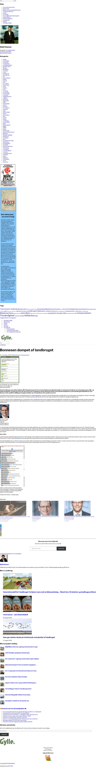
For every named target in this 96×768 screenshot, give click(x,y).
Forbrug (5, 91)
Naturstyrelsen (33, 313)
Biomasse (6, 69)
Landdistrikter (78, 311)
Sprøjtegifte (6, 143)
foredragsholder (10, 50)
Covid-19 (29, 309)
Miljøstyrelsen (16, 313)
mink (20, 313)
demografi (6, 73)
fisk (66, 309)
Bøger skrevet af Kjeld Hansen (11, 10)
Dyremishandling (42, 309)
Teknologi (6, 148)
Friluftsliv (5, 95)
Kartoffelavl (6, 112)
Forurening (6, 93)
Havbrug (9, 311)
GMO (4, 102)
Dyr (4, 76)
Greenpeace (2, 311)
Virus (4, 160)
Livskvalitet (6, 122)
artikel (11, 399)
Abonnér (4, 734)
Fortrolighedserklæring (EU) (11, 16)
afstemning (18, 441)
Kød (4, 116)
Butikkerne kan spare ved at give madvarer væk (17, 716)
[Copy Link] (48, 535)
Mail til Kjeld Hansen (5, 53)
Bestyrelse (6, 8)
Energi (5, 81)
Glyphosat (6, 101)
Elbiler (5, 79)
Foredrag (5, 14)
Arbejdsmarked (7, 65)
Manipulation (7, 125)
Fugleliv (5, 98)
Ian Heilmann (13, 311)
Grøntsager (6, 103)
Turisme (5, 152)
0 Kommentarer (24, 355)
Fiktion (5, 88)
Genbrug (5, 99)
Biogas (5, 68)
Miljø (4, 126)
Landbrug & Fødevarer (36, 311)
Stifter (5, 21)
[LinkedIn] (48, 526)
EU (64, 309)
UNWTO (5, 155)
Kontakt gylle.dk (7, 18)
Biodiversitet (6, 66)
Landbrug (6, 120)
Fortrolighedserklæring (13, 332)
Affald (4, 59)
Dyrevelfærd (6, 78)
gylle (5, 311)
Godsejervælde (92, 309)
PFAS (38, 313)
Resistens (6, 136)
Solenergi (6, 142)
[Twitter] (48, 528)
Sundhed (5, 145)
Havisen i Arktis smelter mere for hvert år (15, 717)
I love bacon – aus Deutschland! (15, 615)
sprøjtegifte (52, 313)
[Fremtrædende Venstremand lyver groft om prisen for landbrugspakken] (47, 508)
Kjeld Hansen (6, 17)
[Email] (48, 531)
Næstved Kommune (8, 132)
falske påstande (36, 397)
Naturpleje (6, 130)
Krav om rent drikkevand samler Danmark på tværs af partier (20, 719)
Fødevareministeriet (81, 309)
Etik (4, 82)
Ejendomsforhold (54, 309)
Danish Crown (34, 309)
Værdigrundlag (7, 23)
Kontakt (6, 326)
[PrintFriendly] (48, 534)
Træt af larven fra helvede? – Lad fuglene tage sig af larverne (20, 714)
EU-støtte (6, 83)
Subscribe (61, 548)
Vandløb (22, 316)
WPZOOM (10, 766)
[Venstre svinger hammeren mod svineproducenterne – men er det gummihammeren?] (15, 508)
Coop (4, 72)
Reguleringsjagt (7, 135)
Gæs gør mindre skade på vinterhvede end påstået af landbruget (29, 637)
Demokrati (6, 75)
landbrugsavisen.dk (17, 391)
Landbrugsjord (61, 311)
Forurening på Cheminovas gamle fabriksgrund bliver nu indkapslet (22, 711)
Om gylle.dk (6, 20)
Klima (4, 113)
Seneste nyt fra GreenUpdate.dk (13, 708)
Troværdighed (7, 150)
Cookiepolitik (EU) (8, 11)
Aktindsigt (6, 61)
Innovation (6, 108)
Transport (6, 149)
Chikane (5, 71)
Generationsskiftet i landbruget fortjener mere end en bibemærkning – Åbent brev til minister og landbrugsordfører (49, 592)
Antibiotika (6, 64)
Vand (4, 156)
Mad (4, 123)
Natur (4, 129)
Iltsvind (5, 106)
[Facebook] (48, 525)
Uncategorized (7, 153)
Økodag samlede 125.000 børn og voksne (14, 720)
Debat (5, 13)
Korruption (6, 115)
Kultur (5, 119)
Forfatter (2, 51)
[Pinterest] (48, 529)
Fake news (6, 85)
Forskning (6, 92)
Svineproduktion (8, 146)
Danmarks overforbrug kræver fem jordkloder (16, 713)
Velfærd (28, 315)
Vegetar (5, 157)
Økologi (5, 133)
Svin (76, 313)
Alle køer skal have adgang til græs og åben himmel (17, 721)
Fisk (4, 89)
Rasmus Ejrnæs (42, 313)
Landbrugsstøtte (69, 311)
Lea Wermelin (85, 311)
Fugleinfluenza (7, 96)
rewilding (5, 138)
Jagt (4, 110)
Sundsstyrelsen (70, 313)
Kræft (4, 118)
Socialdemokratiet (8, 140)
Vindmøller (6, 159)
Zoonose (5, 162)
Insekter (5, 109)
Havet (5, 105)
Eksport (61, 309)
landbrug (24, 311)
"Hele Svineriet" (5, 309)
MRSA (5, 128)
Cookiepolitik (11, 329)
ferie (4, 86)
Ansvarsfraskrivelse (9, 7)
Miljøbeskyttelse (6, 313)
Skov (4, 139)
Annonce (5, 62)
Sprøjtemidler (62, 313)
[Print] (48, 532)
